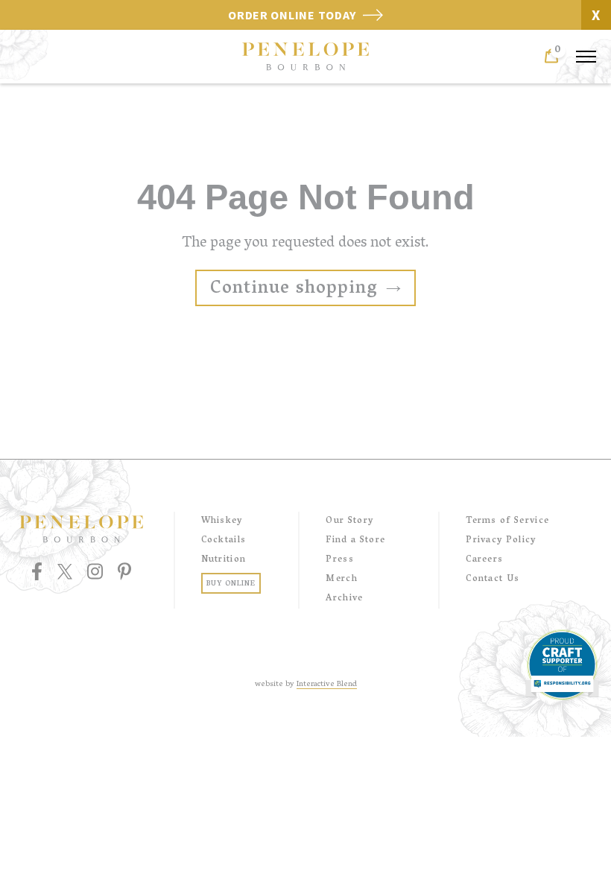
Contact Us (492, 579)
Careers (484, 559)
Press (340, 559)
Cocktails (224, 540)
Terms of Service (507, 521)
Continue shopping (294, 289)
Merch (342, 579)
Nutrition (224, 559)
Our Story (349, 521)
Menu (586, 58)
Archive (344, 598)
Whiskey (222, 521)
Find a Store (355, 540)
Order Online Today (293, 14)
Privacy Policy (501, 540)
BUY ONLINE (231, 584)
